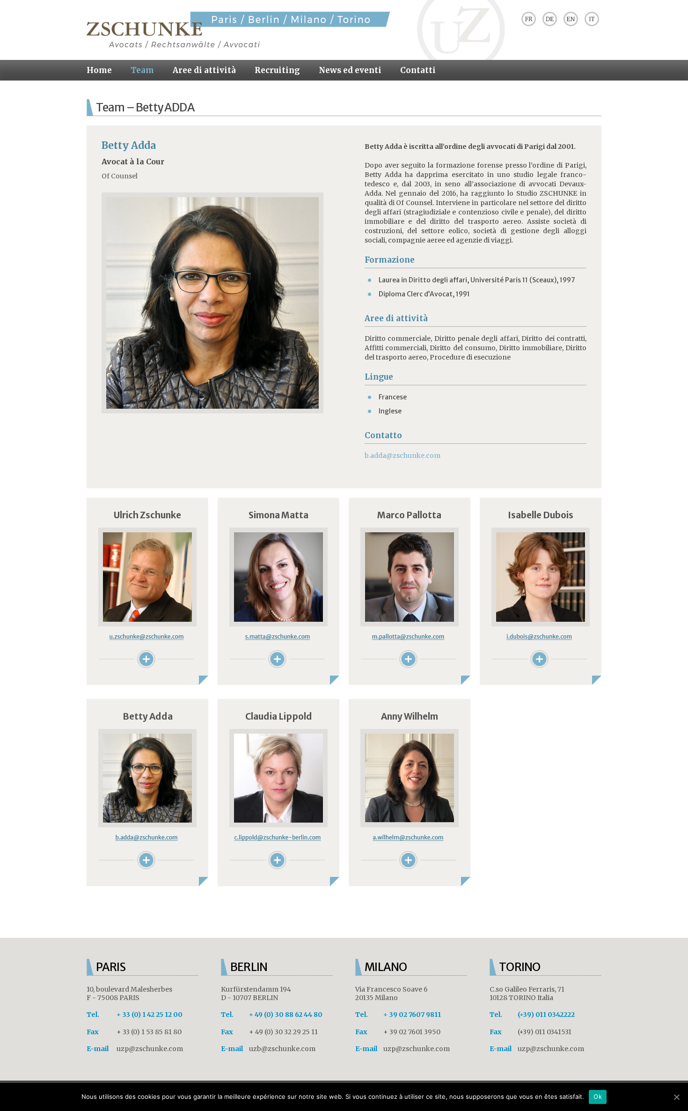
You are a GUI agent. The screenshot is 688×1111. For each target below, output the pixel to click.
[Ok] (676, 1097)
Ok (597, 1096)
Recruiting (277, 70)
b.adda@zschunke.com (402, 455)
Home (99, 70)
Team (142, 70)
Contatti (418, 70)
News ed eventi (350, 70)
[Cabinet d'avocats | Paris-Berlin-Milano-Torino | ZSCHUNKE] (238, 46)
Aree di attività (204, 70)
